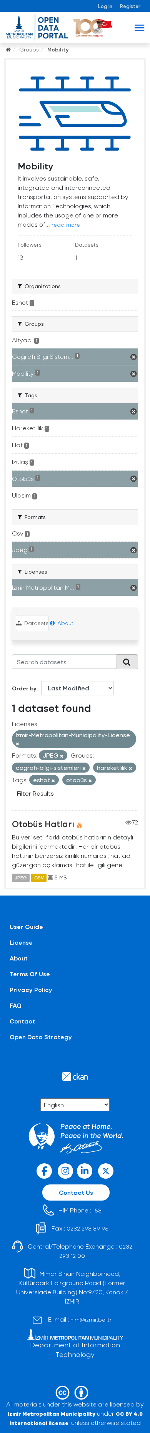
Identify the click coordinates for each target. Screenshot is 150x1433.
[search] (127, 661)
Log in (105, 6)
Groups (29, 49)
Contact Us (76, 1192)
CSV (39, 877)
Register (130, 6)
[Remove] (17, 743)
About (64, 623)
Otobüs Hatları (43, 823)
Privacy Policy (31, 989)
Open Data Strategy (41, 1037)
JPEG (21, 877)
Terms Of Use (30, 974)
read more (66, 224)
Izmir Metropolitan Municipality (51, 1413)
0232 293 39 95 (87, 1228)
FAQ (16, 1005)
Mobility (58, 49)
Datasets (35, 623)
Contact (22, 1021)
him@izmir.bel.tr (91, 1319)
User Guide (26, 926)
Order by (24, 688)
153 (97, 1210)
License (21, 942)
